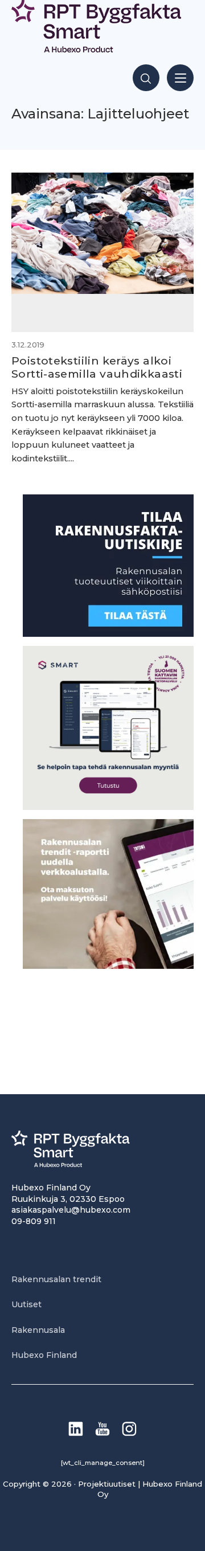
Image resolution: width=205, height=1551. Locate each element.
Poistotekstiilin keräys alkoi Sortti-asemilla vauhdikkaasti (96, 367)
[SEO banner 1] (108, 806)
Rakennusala (38, 1330)
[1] (108, 633)
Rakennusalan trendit (56, 1279)
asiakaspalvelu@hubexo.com (70, 1210)
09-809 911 (33, 1221)
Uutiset (26, 1304)
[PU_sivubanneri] (108, 965)
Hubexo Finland (44, 1355)
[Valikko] (180, 77)
